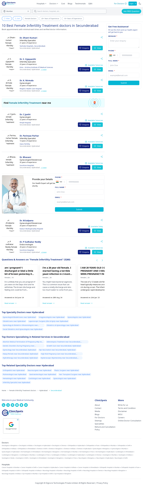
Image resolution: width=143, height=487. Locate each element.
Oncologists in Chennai (59, 445)
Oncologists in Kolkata (26, 445)
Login (131, 3)
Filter (8, 18)
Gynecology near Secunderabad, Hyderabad (19, 350)
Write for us (123, 405)
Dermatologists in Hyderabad (105, 452)
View (99, 48)
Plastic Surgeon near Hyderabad (66, 370)
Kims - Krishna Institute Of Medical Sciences (36, 67)
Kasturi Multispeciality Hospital (31, 229)
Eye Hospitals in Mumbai (30, 474)
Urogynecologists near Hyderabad (51, 317)
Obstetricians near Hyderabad (14, 321)
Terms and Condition (127, 408)
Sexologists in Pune (71, 458)
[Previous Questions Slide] (97, 260)
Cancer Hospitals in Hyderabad (48, 467)
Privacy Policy (102, 483)
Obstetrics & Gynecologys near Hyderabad (62, 325)
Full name (60, 187)
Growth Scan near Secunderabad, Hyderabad (64, 346)
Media (97, 411)
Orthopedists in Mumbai (108, 445)
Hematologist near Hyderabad (14, 378)
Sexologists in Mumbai (110, 455)
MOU (120, 414)
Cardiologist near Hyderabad (39, 378)
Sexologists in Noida (8, 458)
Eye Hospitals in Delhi (46, 474)
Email (58, 197)
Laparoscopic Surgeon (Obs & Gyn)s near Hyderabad (48, 321)
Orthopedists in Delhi (124, 445)
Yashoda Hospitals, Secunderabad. (33, 46)
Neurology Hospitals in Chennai (93, 470)
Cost (63, 3)
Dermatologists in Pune (86, 452)
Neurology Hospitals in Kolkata (11, 474)
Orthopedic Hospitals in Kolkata (31, 470)
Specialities (99, 424)
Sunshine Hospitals (27, 165)
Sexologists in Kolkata (125, 455)
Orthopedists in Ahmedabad (26, 449)
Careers (121, 417)
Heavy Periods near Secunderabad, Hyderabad (20, 354)
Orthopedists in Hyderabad (76, 445)
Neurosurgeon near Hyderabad (39, 370)
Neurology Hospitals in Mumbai (52, 470)
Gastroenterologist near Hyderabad (42, 374)
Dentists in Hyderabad (84, 449)
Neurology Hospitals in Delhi (73, 470)
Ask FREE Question (131, 11)
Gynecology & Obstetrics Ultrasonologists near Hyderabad (20, 325)
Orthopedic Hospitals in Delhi (11, 470)
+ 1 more (43, 69)
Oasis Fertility (25, 144)
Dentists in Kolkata (69, 449)
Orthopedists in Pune (92, 445)
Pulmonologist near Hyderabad (14, 374)
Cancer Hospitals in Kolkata (67, 467)
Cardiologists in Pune (43, 455)
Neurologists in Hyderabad (104, 458)
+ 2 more (43, 252)
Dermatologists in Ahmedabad (30, 452)
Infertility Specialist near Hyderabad (16, 382)
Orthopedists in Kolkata (9, 449)
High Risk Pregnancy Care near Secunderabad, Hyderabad (58, 354)
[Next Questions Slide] (102, 260)
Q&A (90, 3)
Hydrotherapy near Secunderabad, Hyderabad (20, 358)
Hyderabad (30, 48)
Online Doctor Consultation (129, 420)
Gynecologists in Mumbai (119, 449)
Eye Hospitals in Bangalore (63, 474)
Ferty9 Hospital (25, 123)
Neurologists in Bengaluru (86, 458)
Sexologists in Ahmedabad (38, 458)
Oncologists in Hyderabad (42, 445)
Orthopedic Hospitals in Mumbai (110, 467)
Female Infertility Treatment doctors (23, 390)
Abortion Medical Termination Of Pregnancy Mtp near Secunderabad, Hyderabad (23, 342)
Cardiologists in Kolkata (58, 455)
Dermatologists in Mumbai (69, 452)
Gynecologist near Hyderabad (64, 378)
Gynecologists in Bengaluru (101, 449)
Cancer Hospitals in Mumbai (10, 467)
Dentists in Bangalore (55, 449)
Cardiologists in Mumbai (27, 455)
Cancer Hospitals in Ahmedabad (88, 467)
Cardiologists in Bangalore (10, 455)
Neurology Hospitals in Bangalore (114, 470)
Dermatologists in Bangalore (50, 452)
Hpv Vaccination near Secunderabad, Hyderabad (57, 350)
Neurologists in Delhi (121, 458)
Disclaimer (122, 411)
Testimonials (80, 3)
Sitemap (98, 420)
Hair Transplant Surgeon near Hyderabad (74, 374)
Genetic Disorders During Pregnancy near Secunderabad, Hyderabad (18, 346)
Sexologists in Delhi (22, 458)
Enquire (85, 48)
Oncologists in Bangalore (9, 445)
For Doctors (100, 417)
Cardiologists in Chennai (93, 455)
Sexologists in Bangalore (55, 458)
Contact (98, 408)
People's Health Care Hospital (31, 89)
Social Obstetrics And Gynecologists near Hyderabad (22, 329)
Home (5, 390)
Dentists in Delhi (42, 449)
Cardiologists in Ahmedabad (124, 452)
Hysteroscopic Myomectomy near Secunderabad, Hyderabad (59, 358)
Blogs (70, 3)
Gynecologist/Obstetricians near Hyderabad (19, 317)
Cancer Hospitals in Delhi (29, 467)
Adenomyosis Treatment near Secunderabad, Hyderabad (64, 342)
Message (112, 36)
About (97, 405)
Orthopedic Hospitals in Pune (130, 467)
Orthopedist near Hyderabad (14, 370)
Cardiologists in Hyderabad (76, 455)
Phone (58, 177)
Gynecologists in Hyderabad (10, 452)
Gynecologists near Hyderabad (79, 317)
